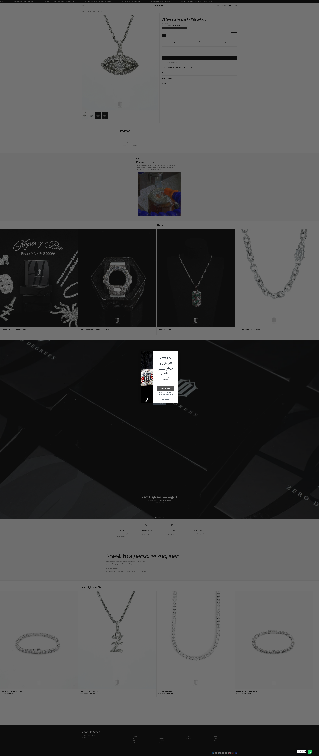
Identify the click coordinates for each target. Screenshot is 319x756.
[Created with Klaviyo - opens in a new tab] (159, 404)
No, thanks (165, 399)
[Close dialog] (176, 353)
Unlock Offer (165, 388)
